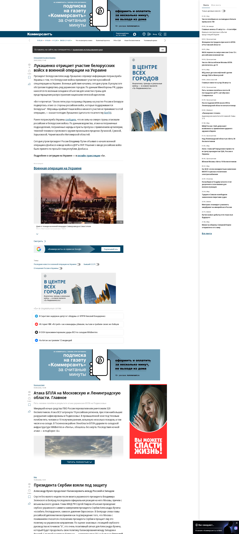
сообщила (70, 119)
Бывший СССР (89, 264)
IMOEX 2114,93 (65, 40)
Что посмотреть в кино (84, 40)
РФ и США (117, 40)
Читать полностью (78, 462)
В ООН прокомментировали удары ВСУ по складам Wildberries (68, 332)
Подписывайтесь (111, 249)
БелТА (107, 112)
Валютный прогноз (103, 40)
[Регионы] (144, 34)
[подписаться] (79, 264)
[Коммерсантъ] (40, 34)
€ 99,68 (47, 40)
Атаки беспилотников (132, 40)
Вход (155, 34)
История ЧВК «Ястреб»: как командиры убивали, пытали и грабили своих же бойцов (79, 324)
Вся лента (207, 233)
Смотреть (38, 241)
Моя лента (216, 5)
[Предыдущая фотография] (36, 198)
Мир (35, 508)
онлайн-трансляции (88, 155)
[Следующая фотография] (120, 198)
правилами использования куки (88, 49)
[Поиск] (160, 34)
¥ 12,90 (55, 40)
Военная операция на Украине (58, 168)
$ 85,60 (39, 40)
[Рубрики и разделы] (165, 34)
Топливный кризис (150, 40)
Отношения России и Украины (45, 58)
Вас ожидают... (206, 524)
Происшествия (39, 385)
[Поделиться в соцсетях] (29, 84)
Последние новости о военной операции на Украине (55, 264)
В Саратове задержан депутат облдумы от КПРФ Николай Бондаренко (72, 316)
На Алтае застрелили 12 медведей (55, 340)
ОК (162, 49)
